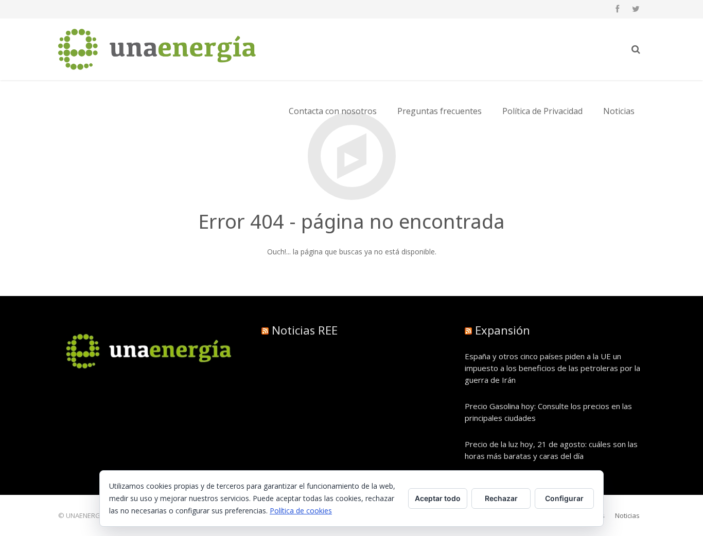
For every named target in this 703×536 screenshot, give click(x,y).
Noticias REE (305, 330)
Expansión (502, 330)
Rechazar (501, 498)
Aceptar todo (438, 498)
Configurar (564, 498)
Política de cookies (301, 510)
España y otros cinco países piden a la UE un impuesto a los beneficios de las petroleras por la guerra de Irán (552, 368)
